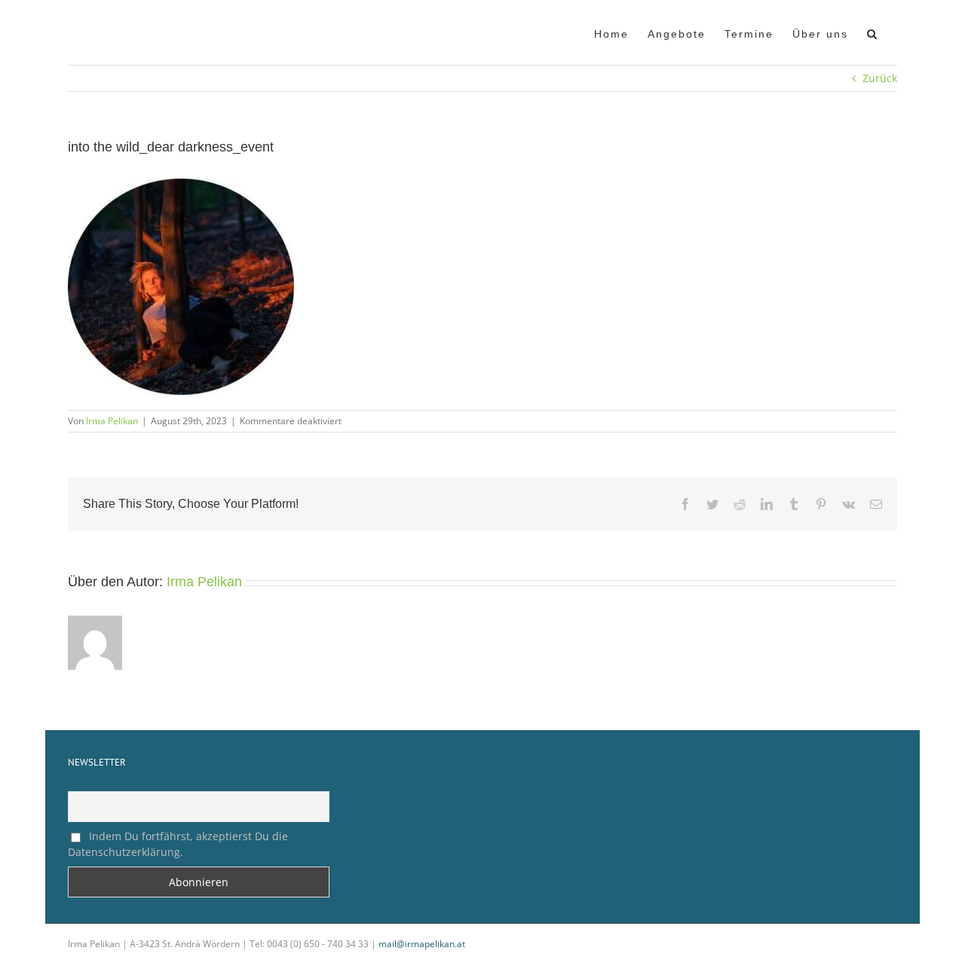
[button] (872, 32)
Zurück (879, 78)
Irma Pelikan (112, 420)
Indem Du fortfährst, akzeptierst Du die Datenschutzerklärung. (178, 844)
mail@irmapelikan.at (421, 943)
